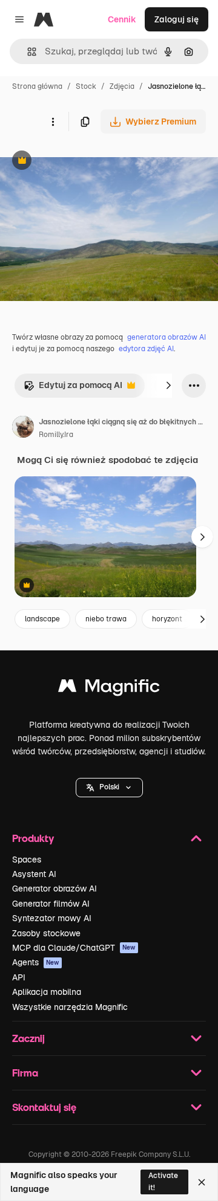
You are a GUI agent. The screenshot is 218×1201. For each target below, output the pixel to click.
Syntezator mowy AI (51, 918)
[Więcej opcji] (53, 121)
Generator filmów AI (51, 903)
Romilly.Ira (56, 434)
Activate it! (163, 1181)
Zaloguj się (176, 19)
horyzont (167, 619)
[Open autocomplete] (27, 51)
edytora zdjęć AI (146, 349)
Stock (86, 86)
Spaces (26, 859)
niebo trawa (106, 619)
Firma (25, 1072)
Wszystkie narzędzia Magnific (70, 1007)
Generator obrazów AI (54, 888)
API (18, 977)
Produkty (33, 838)
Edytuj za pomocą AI (73, 388)
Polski (109, 787)
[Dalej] (168, 386)
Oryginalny (84, 161)
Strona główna (37, 86)
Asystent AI (34, 874)
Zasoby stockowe (46, 933)
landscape (42, 619)
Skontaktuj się (44, 1107)
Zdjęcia (122, 86)
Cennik (122, 19)
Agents (35, 962)
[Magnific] (109, 688)
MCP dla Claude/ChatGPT (74, 947)
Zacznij (28, 1038)
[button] (109, 787)
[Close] (202, 1182)
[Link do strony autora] (23, 428)
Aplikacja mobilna (46, 991)
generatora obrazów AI (166, 337)
